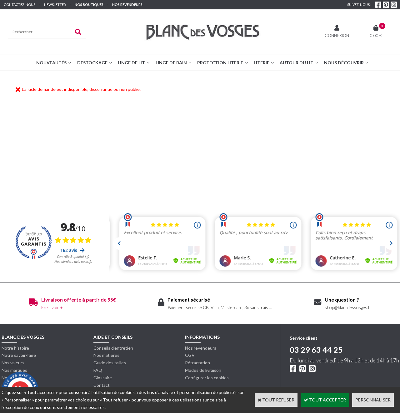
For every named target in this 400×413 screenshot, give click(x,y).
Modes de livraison (203, 370)
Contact (101, 385)
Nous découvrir (344, 62)
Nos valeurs (13, 362)
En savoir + (52, 307)
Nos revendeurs (127, 4)
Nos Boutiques (89, 4)
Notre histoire (15, 348)
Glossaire (102, 377)
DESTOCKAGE (92, 62)
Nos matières (106, 355)
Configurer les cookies (207, 377)
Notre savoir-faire (19, 355)
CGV (190, 355)
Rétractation (197, 362)
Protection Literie (220, 62)
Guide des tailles (109, 362)
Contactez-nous (19, 4)
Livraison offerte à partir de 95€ (78, 299)
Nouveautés (51, 62)
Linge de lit (131, 62)
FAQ (97, 370)
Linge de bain (171, 62)
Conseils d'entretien (113, 348)
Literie (261, 62)
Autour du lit (296, 62)
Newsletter (55, 4)
